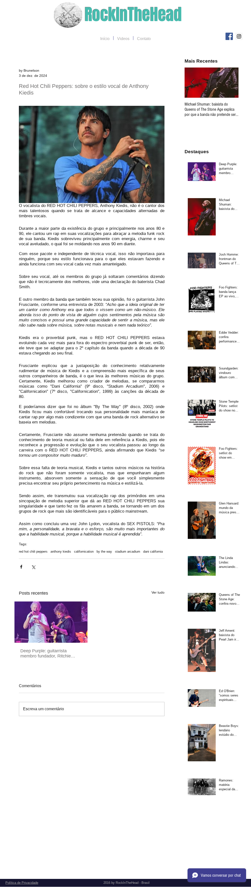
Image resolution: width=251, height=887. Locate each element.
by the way (104, 551)
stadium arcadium (127, 551)
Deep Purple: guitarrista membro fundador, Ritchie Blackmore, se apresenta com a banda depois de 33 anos (49, 653)
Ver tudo (157, 592)
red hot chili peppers (33, 551)
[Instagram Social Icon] (239, 36)
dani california (153, 551)
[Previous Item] (192, 82)
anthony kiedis (60, 551)
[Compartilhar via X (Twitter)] (33, 566)
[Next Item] (230, 82)
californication (84, 551)
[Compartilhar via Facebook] (21, 566)
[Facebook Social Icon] (229, 36)
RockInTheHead (133, 15)
